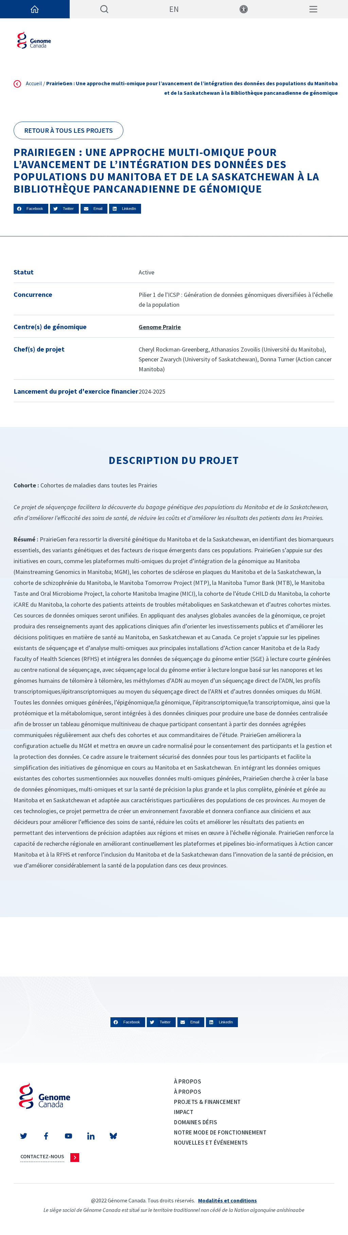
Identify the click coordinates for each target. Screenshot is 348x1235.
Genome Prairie (160, 327)
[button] (31, 209)
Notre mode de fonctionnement (220, 1132)
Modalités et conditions (227, 1200)
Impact (183, 1112)
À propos (187, 1081)
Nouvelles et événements (211, 1142)
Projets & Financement (207, 1102)
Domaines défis (195, 1122)
